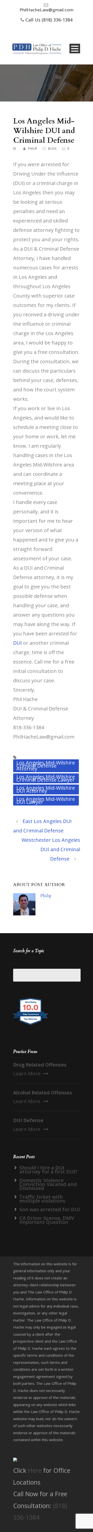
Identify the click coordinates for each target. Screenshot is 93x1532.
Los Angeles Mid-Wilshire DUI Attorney (45, 789)
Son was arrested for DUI (49, 1209)
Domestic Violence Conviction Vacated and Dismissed (48, 1184)
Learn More (26, 1073)
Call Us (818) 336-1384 (48, 20)
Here (34, 1470)
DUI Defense (28, 1120)
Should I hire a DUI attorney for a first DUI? (48, 1169)
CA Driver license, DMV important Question (46, 1220)
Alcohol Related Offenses (42, 1092)
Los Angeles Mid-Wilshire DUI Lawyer (45, 800)
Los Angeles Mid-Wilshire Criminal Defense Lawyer (45, 778)
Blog (52, 148)
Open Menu (74, 48)
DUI (17, 643)
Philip (32, 148)
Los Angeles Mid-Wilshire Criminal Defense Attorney (45, 765)
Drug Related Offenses (39, 1065)
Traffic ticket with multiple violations (42, 1198)
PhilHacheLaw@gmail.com (46, 10)
